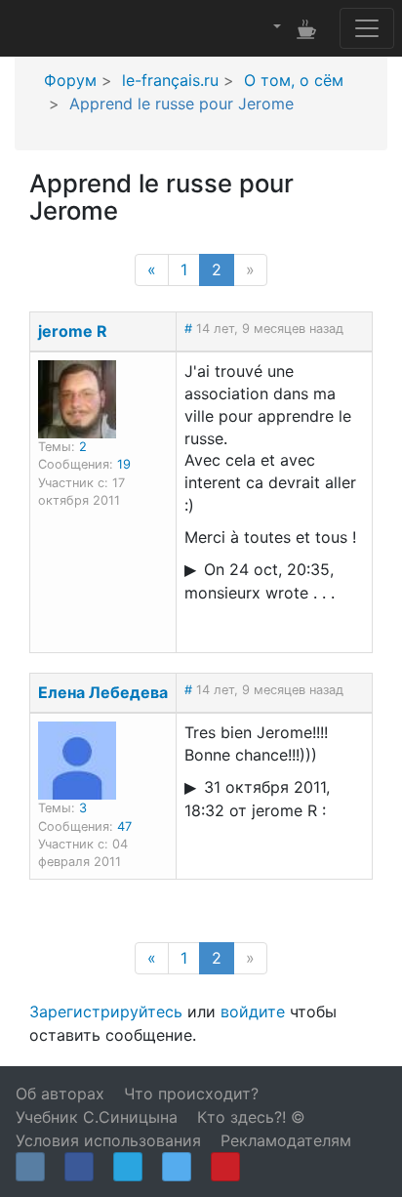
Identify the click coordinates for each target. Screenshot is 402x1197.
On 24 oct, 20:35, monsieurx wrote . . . (259, 580)
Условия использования (108, 1140)
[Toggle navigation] (367, 28)
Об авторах (60, 1093)
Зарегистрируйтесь (105, 1011)
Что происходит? (191, 1093)
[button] (275, 27)
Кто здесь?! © (251, 1117)
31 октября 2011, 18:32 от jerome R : (257, 798)
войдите (253, 1011)
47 (124, 826)
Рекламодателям (286, 1140)
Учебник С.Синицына (97, 1117)
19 (124, 464)
